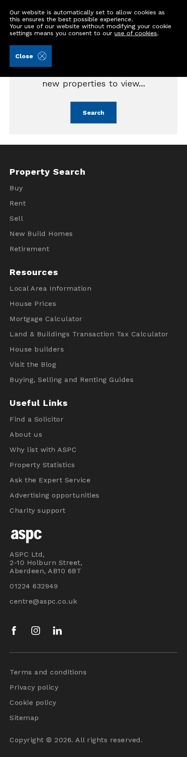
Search (93, 112)
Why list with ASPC (43, 449)
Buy (16, 188)
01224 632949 (34, 586)
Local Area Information (50, 288)
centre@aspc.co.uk (43, 601)
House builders (37, 349)
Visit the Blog (33, 364)
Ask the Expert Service (50, 480)
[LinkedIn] (57, 630)
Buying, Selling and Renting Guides (72, 379)
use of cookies (135, 33)
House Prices (33, 303)
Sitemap (24, 718)
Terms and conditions (48, 672)
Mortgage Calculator (46, 319)
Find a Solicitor (36, 419)
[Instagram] (35, 630)
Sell (16, 218)
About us (26, 434)
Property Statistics (42, 465)
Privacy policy (34, 687)
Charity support (38, 510)
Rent (18, 203)
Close (24, 56)
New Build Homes (41, 233)
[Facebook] (14, 630)
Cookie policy (33, 702)
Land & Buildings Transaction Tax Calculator (89, 334)
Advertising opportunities (55, 495)
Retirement (29, 249)
